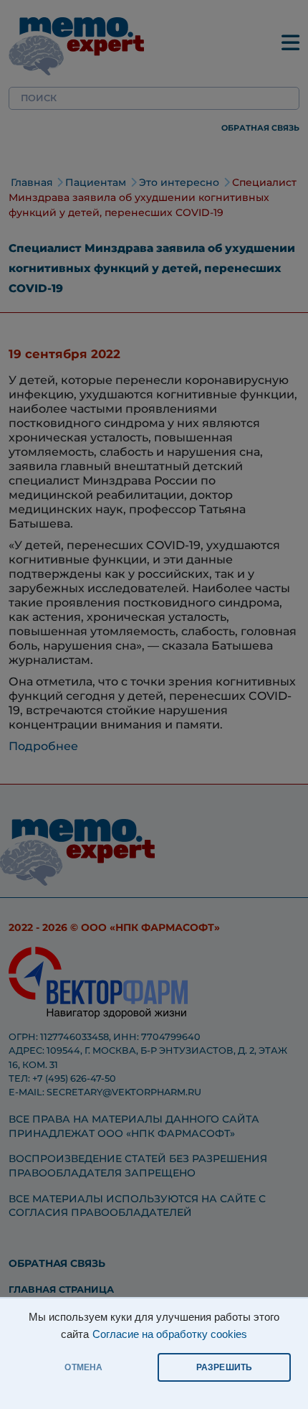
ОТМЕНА (83, 1367)
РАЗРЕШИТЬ (224, 1367)
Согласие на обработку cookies (169, 1334)
